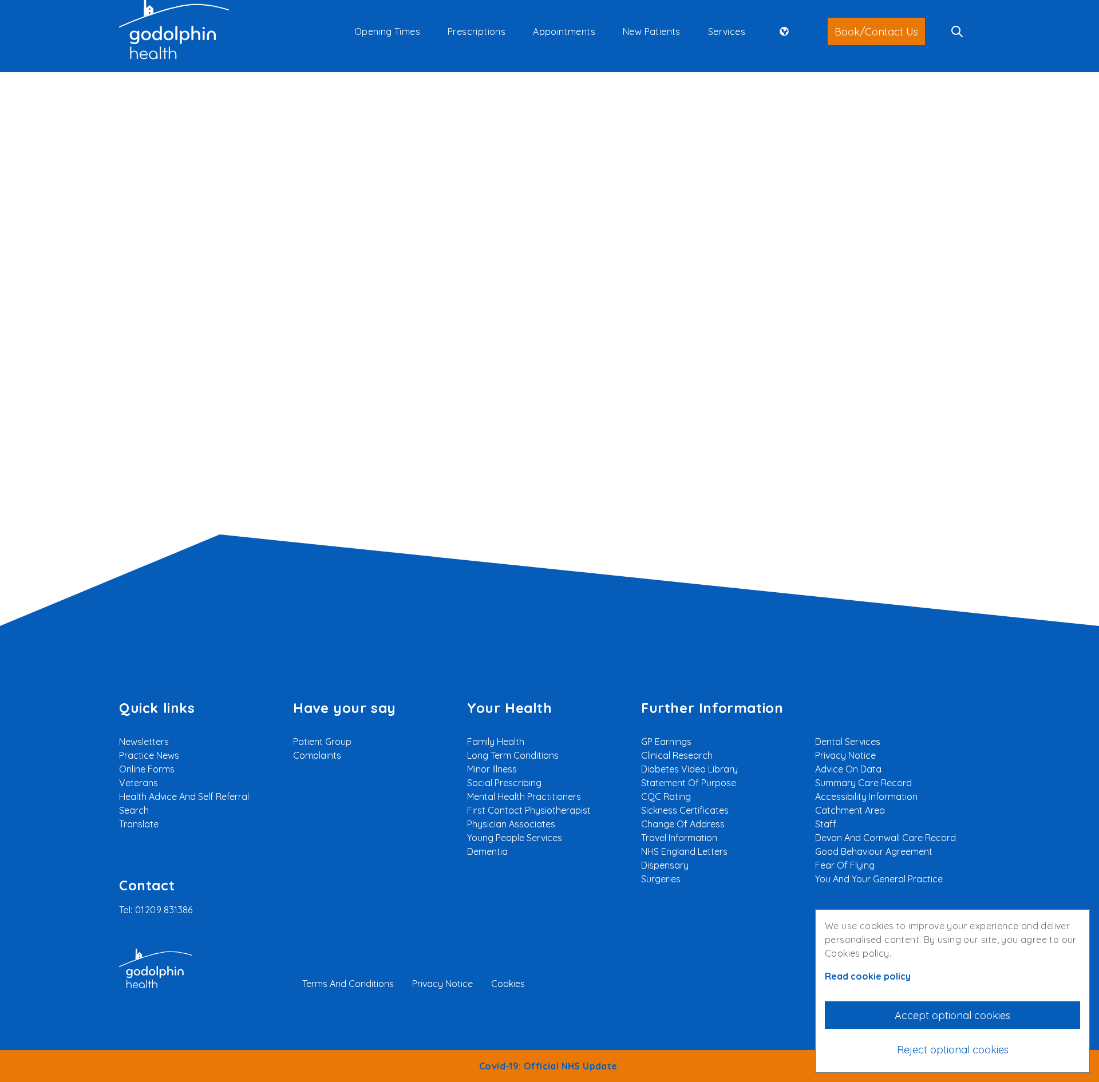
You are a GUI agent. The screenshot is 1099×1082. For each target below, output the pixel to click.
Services (726, 31)
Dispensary (665, 865)
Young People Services (514, 837)
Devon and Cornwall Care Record (885, 837)
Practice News (149, 755)
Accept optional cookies (952, 1015)
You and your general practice (879, 879)
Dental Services (847, 741)
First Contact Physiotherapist (529, 810)
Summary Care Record (863, 782)
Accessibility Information (866, 796)
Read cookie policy (868, 976)
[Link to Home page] (174, 31)
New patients (652, 31)
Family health (495, 741)
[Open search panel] (957, 31)
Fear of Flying (845, 865)
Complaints (317, 755)
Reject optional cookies (953, 1049)
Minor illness (492, 769)
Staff (825, 824)
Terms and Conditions (348, 983)
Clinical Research (677, 755)
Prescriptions (476, 31)
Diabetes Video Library (689, 769)
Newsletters (144, 741)
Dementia (487, 851)
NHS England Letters (684, 851)
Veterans (138, 782)
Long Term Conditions (513, 755)
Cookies (508, 983)
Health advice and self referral (184, 796)
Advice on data (848, 769)
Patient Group (322, 741)
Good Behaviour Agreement (873, 851)
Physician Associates (511, 824)
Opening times (387, 31)
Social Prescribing (504, 782)
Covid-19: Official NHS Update (549, 1066)
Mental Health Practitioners (524, 796)
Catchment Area (850, 810)
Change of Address (683, 824)
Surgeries (661, 879)
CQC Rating (666, 796)
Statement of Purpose (688, 782)
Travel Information (679, 837)
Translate (139, 824)
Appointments (564, 31)
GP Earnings (666, 741)
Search (803, 240)
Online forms (147, 769)
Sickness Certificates (685, 810)
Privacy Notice (845, 755)
